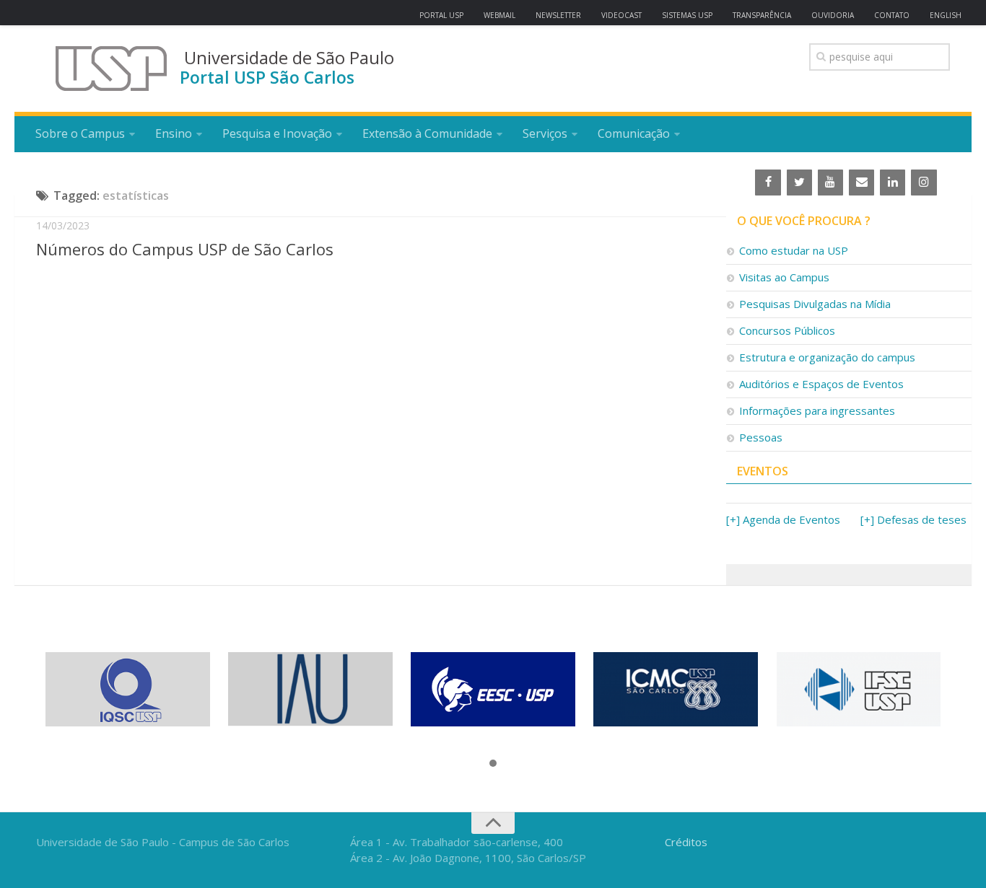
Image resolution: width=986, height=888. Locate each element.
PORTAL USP (441, 15)
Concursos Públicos (787, 330)
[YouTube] (830, 182)
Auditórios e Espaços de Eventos (821, 384)
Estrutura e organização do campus (827, 357)
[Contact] (861, 182)
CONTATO (891, 15)
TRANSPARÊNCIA (762, 15)
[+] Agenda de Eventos (783, 519)
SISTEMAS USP (687, 15)
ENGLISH (945, 15)
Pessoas (760, 437)
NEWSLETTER (558, 15)
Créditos (686, 842)
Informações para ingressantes (817, 410)
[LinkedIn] (892, 182)
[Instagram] (923, 182)
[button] (493, 764)
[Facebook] (767, 182)
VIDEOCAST (621, 15)
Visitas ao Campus (784, 277)
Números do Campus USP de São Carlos (184, 249)
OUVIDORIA (832, 15)
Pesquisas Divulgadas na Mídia (815, 303)
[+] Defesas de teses (913, 519)
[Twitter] (799, 182)
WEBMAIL (499, 15)
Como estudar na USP (793, 250)
